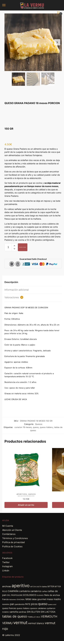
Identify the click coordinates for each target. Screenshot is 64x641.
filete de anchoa (52, 595)
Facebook (7, 558)
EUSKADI (40, 595)
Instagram (7, 566)
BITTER (50, 586)
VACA (38, 617)
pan (12, 604)
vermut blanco (36, 623)
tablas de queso (14, 616)
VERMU (7, 623)
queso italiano (46, 427)
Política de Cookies (12, 546)
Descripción (11, 282)
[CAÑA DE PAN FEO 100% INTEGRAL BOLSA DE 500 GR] (26, 469)
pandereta (19, 604)
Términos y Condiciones (15, 538)
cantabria (24, 591)
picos (34, 604)
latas (28, 599)
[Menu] (6, 5)
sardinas (22, 612)
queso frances (9, 608)
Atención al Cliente (12, 530)
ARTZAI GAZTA (36, 587)
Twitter (6, 562)
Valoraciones (13, 297)
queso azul (52, 604)
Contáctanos (8, 534)
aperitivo (21, 585)
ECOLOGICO (29, 595)
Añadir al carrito (22, 247)
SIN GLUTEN (33, 612)
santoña (14, 612)
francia (5, 599)
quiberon (51, 608)
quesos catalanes (38, 608)
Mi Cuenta (7, 525)
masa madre (54, 599)
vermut (20, 622)
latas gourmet (39, 599)
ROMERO (5, 612)
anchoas (6, 586)
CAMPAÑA (13, 591)
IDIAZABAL (21, 599)
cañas (44, 591)
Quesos (38, 424)
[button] (57, 42)
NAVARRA (5, 604)
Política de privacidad (13, 542)
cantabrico (35, 591)
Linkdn (5, 570)
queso (36, 427)
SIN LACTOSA (48, 612)
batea (44, 586)
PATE (27, 604)
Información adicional (16, 289)
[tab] (33, 282)
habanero (12, 599)
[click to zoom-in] (33, 42)
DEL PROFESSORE (15, 595)
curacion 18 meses (23, 427)
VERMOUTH (49, 616)
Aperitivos (22, 494)
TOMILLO (32, 617)
